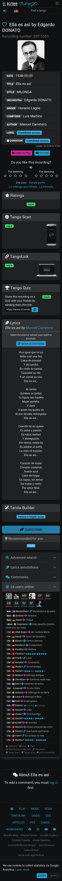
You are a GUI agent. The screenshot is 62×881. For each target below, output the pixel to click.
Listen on (22, 153)
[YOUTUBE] (46, 829)
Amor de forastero (35, 636)
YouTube (43, 153)
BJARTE (19, 722)
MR (24, 595)
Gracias (32, 722)
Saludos (31, 615)
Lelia (29, 709)
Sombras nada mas (39, 679)
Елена (18, 705)
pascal (18, 688)
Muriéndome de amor (44, 611)
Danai (18, 636)
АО (47, 595)
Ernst (18, 619)
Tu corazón (33, 662)
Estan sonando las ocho (39, 727)
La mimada (46, 186)
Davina (19, 615)
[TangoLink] (31, 611)
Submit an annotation (32, 343)
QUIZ (48, 815)
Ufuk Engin (21, 632)
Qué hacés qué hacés (37, 731)
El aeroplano (30, 701)
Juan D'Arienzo (46, 845)
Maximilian (22, 611)
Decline (54, 875)
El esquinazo (35, 645)
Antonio (19, 692)
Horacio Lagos (23, 108)
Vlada (18, 666)
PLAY (22, 808)
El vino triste (33, 688)
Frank (18, 658)
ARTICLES (18, 822)
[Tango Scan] (30, 624)
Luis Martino (24, 116)
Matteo (19, 740)
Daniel (19, 709)
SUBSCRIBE (33, 530)
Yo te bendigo (33, 666)
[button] (16, 11)
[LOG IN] (4, 11)
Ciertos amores (34, 640)
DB (9, 603)
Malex (18, 675)
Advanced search (24, 557)
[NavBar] (57, 3)
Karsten (19, 645)
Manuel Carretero (26, 124)
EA (16, 603)
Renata (19, 662)
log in (54, 782)
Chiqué (29, 619)
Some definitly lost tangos (21, 845)
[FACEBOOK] (30, 829)
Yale (17, 735)
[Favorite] (5, 24)
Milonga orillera (33, 696)
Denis (18, 640)
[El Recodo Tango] (12, 808)
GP (40, 595)
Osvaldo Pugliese (49, 835)
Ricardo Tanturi (29, 835)
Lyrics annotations (24, 567)
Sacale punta (37, 182)
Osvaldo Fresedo (21, 840)
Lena (18, 696)
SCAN (48, 808)
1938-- (20, 76)
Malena (32, 649)
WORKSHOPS (14, 829)
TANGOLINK (18, 815)
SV (24, 603)
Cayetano (22, 624)
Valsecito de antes (34, 683)
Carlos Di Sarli (31, 850)
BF (31, 603)
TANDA (35, 815)
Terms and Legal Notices (31, 855)
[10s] (31, 167)
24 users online (22, 587)
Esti (17, 683)
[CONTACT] (54, 829)
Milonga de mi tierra (38, 692)
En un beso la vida (34, 735)
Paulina (19, 649)
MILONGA (19, 92)
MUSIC (35, 808)
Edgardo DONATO (29, 100)
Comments (19, 577)
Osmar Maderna (41, 840)
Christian (20, 679)
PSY (32, 822)
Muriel (18, 727)
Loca (29, 658)
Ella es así (19, 84)
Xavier (19, 671)
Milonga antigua (35, 675)
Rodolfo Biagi (11, 835)
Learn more (22, 869)
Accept (42, 875)
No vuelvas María (40, 632)
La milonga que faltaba (23, 186)
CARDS (45, 822)
